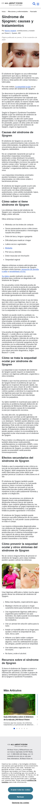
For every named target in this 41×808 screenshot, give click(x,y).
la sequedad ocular (23, 87)
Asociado (33, 11)
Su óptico (5, 276)
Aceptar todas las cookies (20, 790)
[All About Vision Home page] (12, 4)
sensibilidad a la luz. (17, 271)
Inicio (4, 11)
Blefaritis (8, 248)
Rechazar (20, 797)
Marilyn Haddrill (10, 31)
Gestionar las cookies (20, 803)
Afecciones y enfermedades (18, 11)
